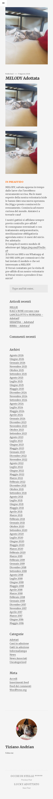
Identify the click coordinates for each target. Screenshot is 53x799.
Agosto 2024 (17, 403)
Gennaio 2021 (17, 522)
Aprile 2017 (16, 612)
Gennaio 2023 (17, 452)
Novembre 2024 (18, 396)
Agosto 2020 (17, 533)
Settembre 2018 (18, 571)
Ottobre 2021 (17, 489)
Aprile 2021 (16, 511)
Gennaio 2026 (17, 362)
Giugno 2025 (17, 385)
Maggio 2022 (17, 474)
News (13, 654)
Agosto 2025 (16, 377)
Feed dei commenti (20, 686)
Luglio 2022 (16, 466)
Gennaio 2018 (17, 600)
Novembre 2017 (18, 608)
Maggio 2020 (17, 545)
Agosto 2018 (16, 574)
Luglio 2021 (16, 500)
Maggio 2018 (17, 586)
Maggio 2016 (17, 623)
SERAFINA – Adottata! (22, 322)
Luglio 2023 (16, 440)
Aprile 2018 (16, 589)
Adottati (14, 639)
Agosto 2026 (17, 355)
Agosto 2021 (16, 496)
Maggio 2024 (17, 411)
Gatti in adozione (19, 647)
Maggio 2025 (17, 388)
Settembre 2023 (18, 433)
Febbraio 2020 (18, 552)
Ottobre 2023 (17, 429)
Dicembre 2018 (18, 567)
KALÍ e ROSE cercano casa (24, 310)
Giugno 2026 (17, 359)
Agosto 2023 (16, 437)
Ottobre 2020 (17, 526)
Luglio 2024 (16, 407)
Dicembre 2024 (18, 392)
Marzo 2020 (16, 548)
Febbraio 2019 (17, 559)
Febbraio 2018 (17, 597)
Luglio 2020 (16, 537)
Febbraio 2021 (17, 519)
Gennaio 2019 (17, 563)
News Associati (18, 658)
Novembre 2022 (18, 459)
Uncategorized (18, 662)
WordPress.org (18, 689)
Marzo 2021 (16, 515)
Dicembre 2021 (18, 485)
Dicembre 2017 (18, 604)
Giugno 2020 (17, 541)
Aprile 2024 (16, 414)
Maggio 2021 (17, 507)
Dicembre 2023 (18, 422)
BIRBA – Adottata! (20, 325)
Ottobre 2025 (17, 370)
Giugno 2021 (16, 504)
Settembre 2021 (18, 493)
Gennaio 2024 (17, 418)
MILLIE (14, 307)
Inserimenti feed (19, 682)
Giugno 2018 (17, 582)
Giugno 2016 (16, 619)
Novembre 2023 (18, 426)
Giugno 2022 (17, 470)
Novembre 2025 (18, 366)
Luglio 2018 (16, 578)
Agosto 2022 (16, 463)
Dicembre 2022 (18, 455)
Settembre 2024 (18, 399)
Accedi (13, 678)
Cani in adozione (19, 643)
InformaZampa (18, 650)
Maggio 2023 (17, 448)
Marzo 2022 (16, 478)
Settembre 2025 (18, 373)
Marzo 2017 (16, 615)
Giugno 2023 (17, 444)
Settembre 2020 (18, 530)
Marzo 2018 (16, 593)
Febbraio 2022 (17, 481)
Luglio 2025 (16, 381)
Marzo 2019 (16, 556)
